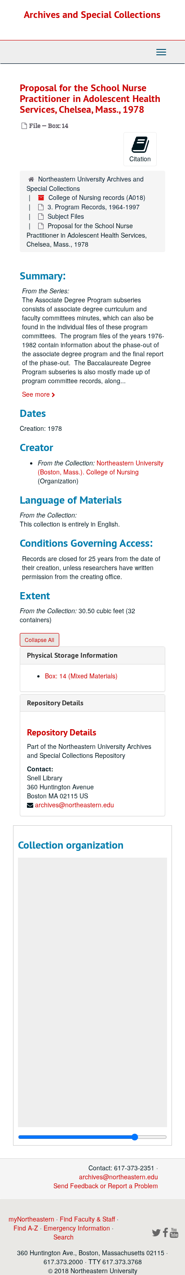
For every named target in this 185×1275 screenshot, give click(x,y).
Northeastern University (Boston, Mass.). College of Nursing (100, 467)
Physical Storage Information (72, 655)
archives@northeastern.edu (74, 804)
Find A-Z (25, 1227)
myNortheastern (31, 1218)
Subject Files (66, 216)
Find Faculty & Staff (87, 1218)
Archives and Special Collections (92, 14)
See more (37, 394)
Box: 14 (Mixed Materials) (81, 675)
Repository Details (55, 703)
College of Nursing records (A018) (96, 197)
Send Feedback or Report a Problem (105, 1185)
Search (63, 1236)
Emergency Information (77, 1227)
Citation (140, 158)
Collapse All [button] (39, 639)
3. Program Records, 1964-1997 (94, 206)
